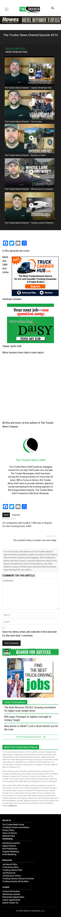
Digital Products (9, 846)
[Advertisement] (30, 388)
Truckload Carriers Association (15, 827)
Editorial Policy (8, 836)
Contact (5, 887)
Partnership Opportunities (13, 897)
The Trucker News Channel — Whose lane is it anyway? (29, 189)
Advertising (7, 839)
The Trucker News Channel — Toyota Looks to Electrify (29, 223)
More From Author (16, 52)
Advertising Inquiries (11, 843)
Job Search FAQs (9, 864)
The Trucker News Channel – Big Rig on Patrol (25, 155)
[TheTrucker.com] (28, 9)
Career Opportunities (11, 900)
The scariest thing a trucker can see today (34, 540)
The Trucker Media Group (13, 824)
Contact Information (11, 891)
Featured (16, 515)
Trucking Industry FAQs (12, 870)
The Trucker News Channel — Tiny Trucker (23, 121)
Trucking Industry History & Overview (18, 879)
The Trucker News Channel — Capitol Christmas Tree (28, 88)
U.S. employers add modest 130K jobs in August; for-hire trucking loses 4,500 (27, 524)
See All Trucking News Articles (29, 737)
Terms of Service (9, 833)
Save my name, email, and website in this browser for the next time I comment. (29, 633)
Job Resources (8, 873)
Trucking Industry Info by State (15, 881)
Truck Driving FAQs (10, 867)
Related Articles (15, 48)
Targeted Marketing (10, 851)
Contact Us (12, 806)
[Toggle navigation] (7, 9)
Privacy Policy (8, 830)
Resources (7, 860)
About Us (6, 820)
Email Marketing (9, 854)
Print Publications (9, 849)
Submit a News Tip (10, 903)
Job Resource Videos (11, 876)
